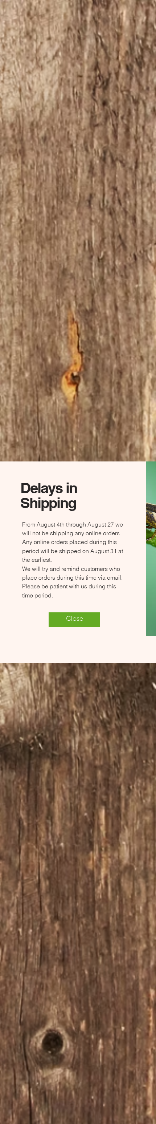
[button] (74, 619)
